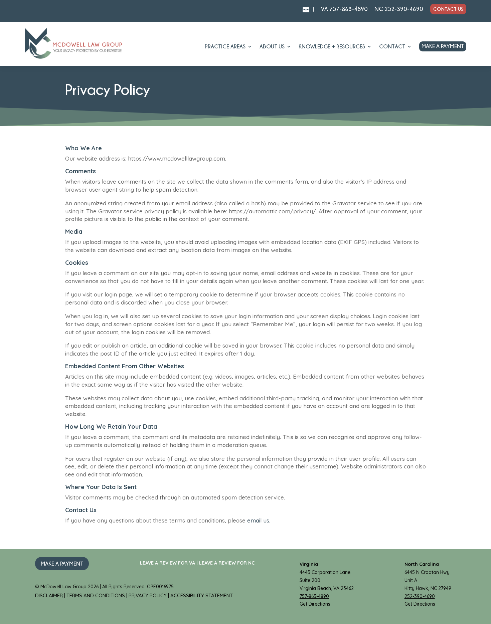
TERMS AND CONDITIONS (96, 595)
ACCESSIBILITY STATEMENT (201, 595)
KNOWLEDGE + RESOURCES (332, 46)
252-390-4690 (419, 596)
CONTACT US (448, 8)
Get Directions (315, 604)
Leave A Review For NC (227, 563)
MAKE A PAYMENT (443, 46)
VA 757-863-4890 (344, 9)
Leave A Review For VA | (169, 563)
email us (258, 520)
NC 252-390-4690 (398, 9)
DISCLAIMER (49, 595)
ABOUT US (272, 46)
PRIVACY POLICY (148, 595)
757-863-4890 (314, 596)
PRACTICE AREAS (225, 46)
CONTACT (392, 46)
